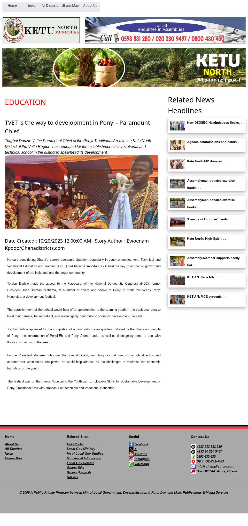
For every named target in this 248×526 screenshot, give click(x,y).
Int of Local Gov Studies (85, 453)
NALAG (72, 477)
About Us (12, 444)
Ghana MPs (75, 467)
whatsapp (141, 464)
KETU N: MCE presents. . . (206, 296)
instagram (142, 459)
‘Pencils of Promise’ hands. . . (209, 219)
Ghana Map (13, 458)
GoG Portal (75, 444)
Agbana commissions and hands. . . (214, 142)
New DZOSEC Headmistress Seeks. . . (215, 122)
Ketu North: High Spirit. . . (206, 238)
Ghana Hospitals (79, 472)
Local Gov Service (80, 463)
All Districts (13, 449)
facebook (141, 444)
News (9, 453)
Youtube (140, 454)
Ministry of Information (84, 458)
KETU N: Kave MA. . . (203, 277)
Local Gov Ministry (81, 449)
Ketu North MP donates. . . (207, 161)
